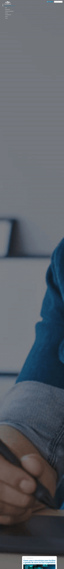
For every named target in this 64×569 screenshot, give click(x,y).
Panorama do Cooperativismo (9, 11)
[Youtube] (47, 1)
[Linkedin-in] (50, 1)
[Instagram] (49, 1)
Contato (6, 18)
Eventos (6, 16)
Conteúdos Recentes (8, 14)
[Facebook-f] (52, 1)
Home (6, 7)
